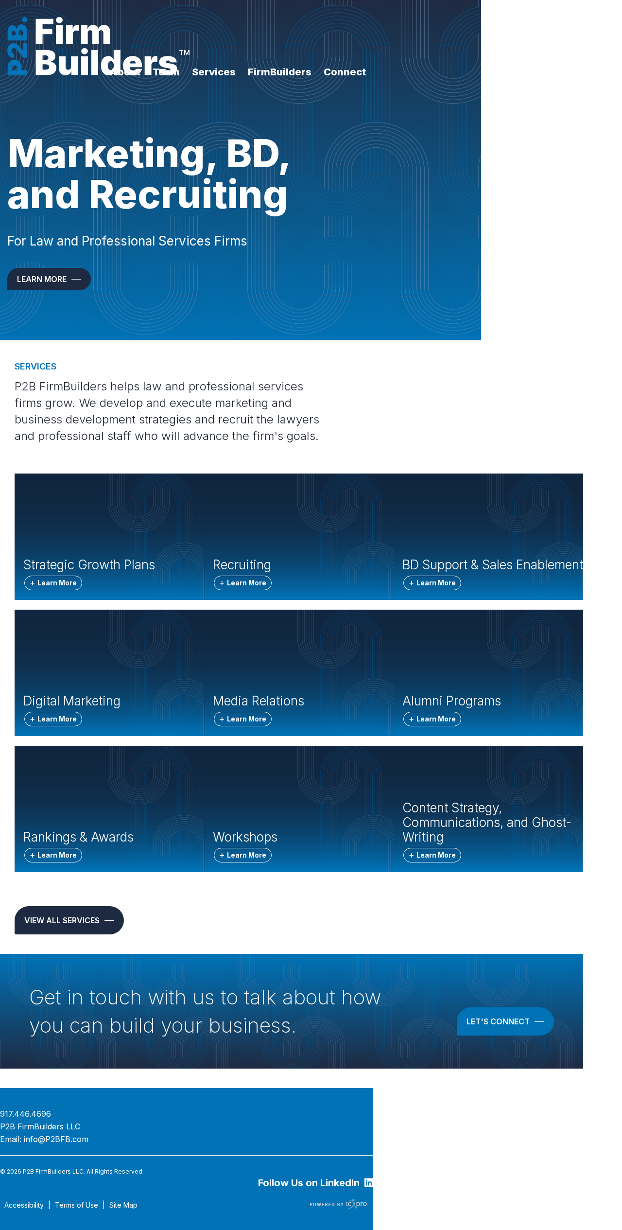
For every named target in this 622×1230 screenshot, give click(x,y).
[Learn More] (49, 279)
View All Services (62, 920)
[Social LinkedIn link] (315, 1184)
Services (214, 72)
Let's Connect (498, 1021)
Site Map (123, 1205)
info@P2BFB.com (56, 1139)
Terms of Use (76, 1205)
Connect (345, 72)
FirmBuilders (279, 72)
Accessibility (24, 1205)
